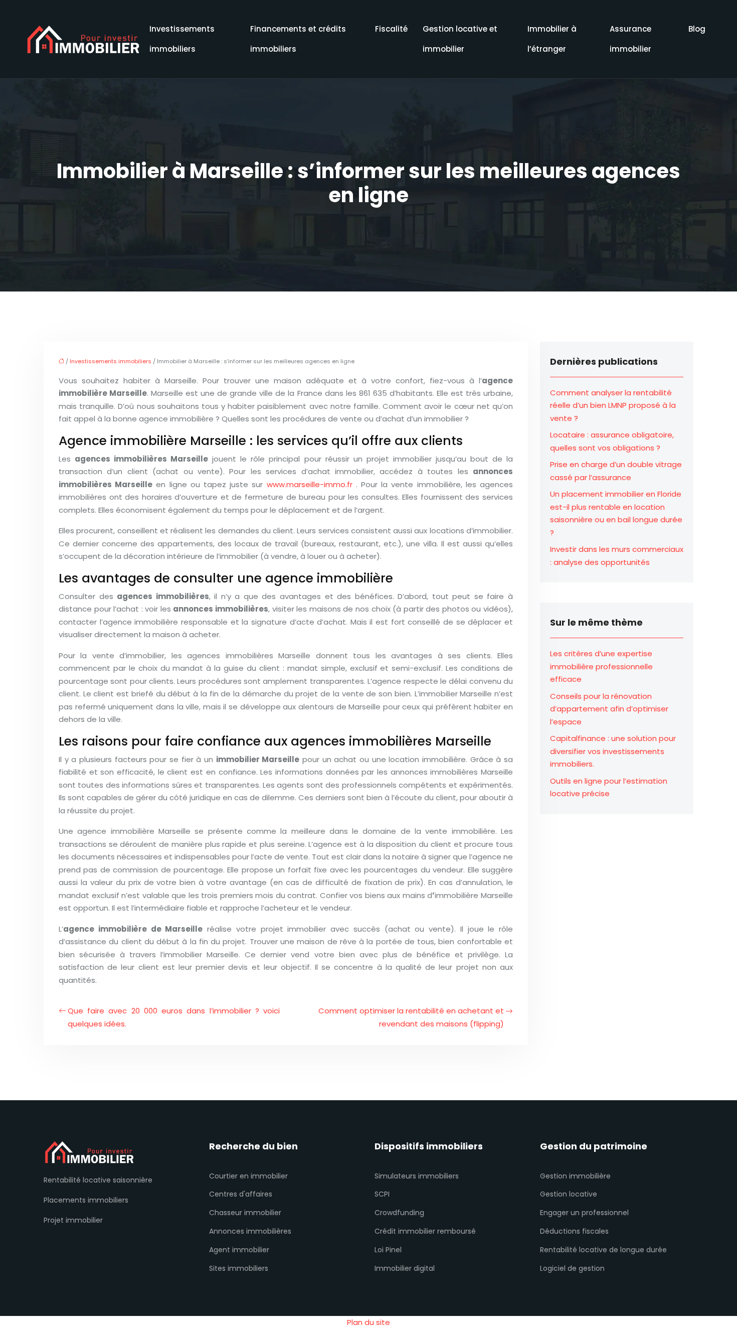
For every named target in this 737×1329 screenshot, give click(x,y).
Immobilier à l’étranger (552, 39)
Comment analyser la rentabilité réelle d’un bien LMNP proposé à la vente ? (613, 405)
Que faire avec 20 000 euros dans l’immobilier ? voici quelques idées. (174, 1017)
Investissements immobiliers (182, 39)
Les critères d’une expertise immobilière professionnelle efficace (601, 666)
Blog (696, 29)
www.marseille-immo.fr (309, 484)
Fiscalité (391, 29)
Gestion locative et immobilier (460, 39)
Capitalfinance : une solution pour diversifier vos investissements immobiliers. (613, 751)
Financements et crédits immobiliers (298, 39)
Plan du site (368, 1322)
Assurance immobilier (630, 39)
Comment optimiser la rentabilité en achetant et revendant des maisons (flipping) (411, 1017)
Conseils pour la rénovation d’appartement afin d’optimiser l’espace (609, 709)
